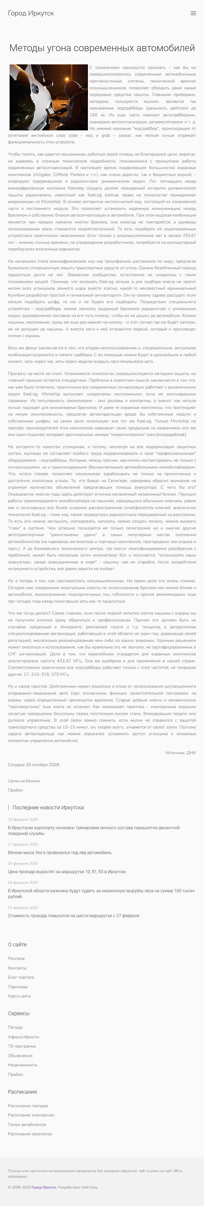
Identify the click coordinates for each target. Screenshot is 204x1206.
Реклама (16, 958)
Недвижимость (22, 1065)
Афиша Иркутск (23, 1037)
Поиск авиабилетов (27, 1125)
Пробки (15, 790)
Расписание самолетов (30, 1134)
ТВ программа (22, 1046)
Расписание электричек (31, 1115)
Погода (15, 1027)
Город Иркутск (31, 13)
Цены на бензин (24, 781)
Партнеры (18, 987)
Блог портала (21, 977)
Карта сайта (19, 996)
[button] (193, 13)
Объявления (20, 1056)
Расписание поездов (28, 1106)
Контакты (17, 968)
